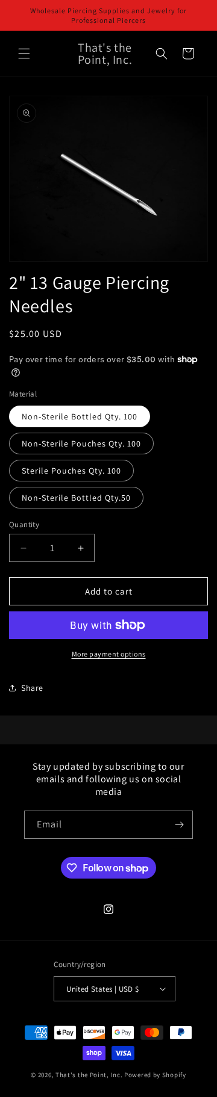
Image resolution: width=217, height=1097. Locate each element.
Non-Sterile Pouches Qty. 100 (81, 443)
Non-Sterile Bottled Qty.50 (76, 497)
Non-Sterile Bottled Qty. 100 (79, 416)
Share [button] (32, 687)
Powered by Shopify (155, 1075)
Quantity (24, 524)
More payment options (109, 653)
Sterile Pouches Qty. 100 (71, 470)
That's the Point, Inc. (88, 1075)
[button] (24, 53)
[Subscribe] (179, 825)
